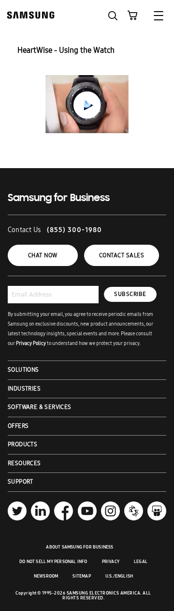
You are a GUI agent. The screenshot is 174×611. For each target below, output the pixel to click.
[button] (113, 16)
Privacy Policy (31, 343)
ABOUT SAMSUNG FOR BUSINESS (79, 547)
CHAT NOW (43, 255)
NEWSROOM (46, 576)
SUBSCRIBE (130, 294)
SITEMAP (81, 576)
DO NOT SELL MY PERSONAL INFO (53, 561)
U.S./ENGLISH (119, 576)
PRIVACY (110, 561)
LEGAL (140, 561)
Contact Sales (122, 255)
